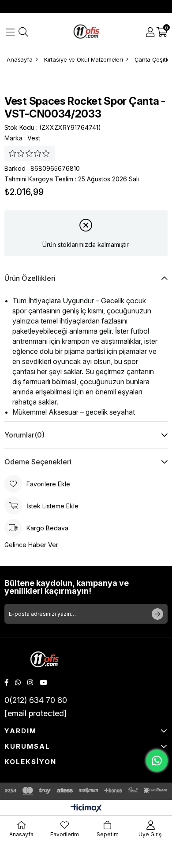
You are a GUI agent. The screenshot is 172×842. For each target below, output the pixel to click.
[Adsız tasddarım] (44, 660)
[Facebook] (6, 682)
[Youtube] (43, 682)
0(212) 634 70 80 (35, 700)
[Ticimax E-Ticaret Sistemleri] (86, 808)
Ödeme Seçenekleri (37, 461)
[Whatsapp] (18, 682)
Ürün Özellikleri (30, 278)
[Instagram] (30, 682)
